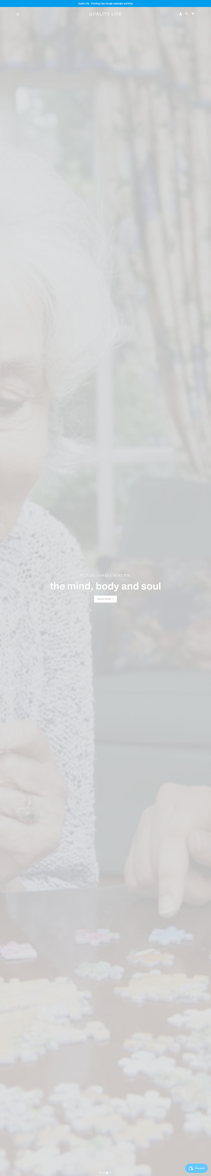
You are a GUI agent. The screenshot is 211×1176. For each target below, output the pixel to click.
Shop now (104, 599)
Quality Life (105, 14)
